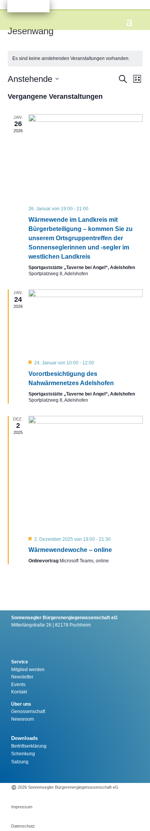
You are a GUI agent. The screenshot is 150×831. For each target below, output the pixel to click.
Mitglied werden (28, 669)
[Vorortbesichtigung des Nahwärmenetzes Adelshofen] (85, 321)
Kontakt (19, 692)
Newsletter (22, 677)
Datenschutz (23, 826)
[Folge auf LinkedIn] (100, 773)
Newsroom (22, 719)
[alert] (75, 58)
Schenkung (23, 753)
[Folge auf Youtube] (84, 773)
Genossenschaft (28, 711)
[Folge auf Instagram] (50, 773)
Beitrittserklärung (29, 746)
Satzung (19, 762)
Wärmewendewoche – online (70, 550)
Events (18, 684)
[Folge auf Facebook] (67, 773)
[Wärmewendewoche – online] (85, 473)
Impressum (21, 806)
